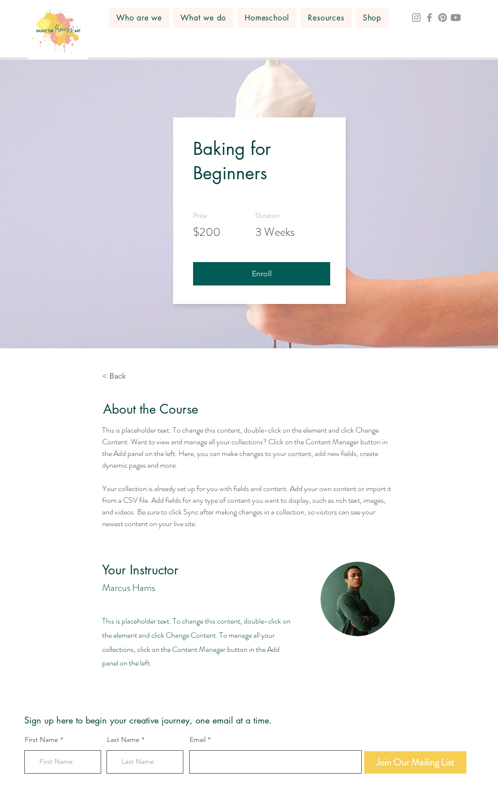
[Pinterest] (442, 17)
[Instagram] (416, 17)
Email (198, 739)
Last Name (123, 739)
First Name (41, 739)
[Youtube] (456, 17)
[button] (139, 18)
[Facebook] (429, 17)
